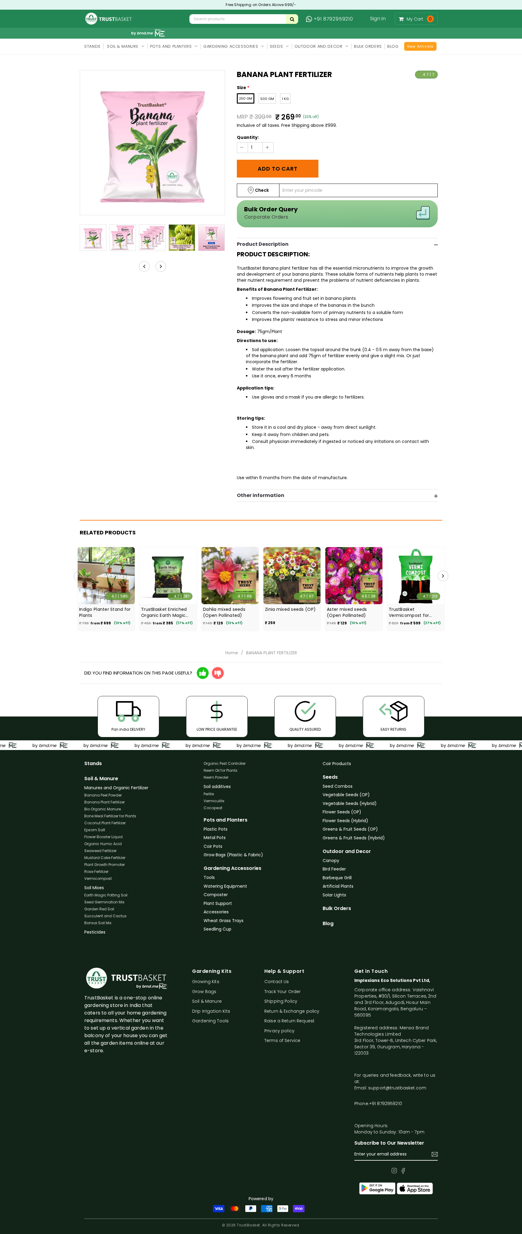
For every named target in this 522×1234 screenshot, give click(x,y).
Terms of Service (282, 1040)
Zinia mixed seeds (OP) (290, 609)
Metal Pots (215, 838)
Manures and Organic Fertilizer (116, 788)
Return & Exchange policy (291, 1011)
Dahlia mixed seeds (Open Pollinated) (224, 612)
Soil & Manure (101, 779)
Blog (328, 924)
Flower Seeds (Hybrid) (345, 821)
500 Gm (267, 98)
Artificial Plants (338, 886)
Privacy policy (279, 1031)
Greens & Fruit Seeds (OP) (350, 829)
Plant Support (218, 903)
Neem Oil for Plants (220, 770)
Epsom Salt (94, 829)
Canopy (331, 860)
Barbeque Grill (337, 878)
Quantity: (248, 137)
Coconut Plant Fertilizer (105, 822)
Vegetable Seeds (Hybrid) (350, 803)
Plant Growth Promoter (104, 864)
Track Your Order (282, 992)
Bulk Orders (337, 908)
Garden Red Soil (99, 909)
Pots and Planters (225, 820)
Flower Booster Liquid (103, 836)
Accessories (216, 912)
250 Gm (245, 98)
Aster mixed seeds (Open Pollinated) (347, 612)
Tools (209, 877)
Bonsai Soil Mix (97, 922)
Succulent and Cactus (105, 915)
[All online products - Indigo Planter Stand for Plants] (106, 575)
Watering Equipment (225, 886)
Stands (93, 764)
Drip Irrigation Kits (211, 1011)
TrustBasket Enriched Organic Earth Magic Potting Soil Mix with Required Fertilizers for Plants (165, 612)
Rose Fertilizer (96, 871)
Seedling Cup (217, 929)
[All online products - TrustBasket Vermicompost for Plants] (415, 575)
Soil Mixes (94, 888)
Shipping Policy (280, 1001)
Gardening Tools (210, 1021)
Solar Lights (334, 895)
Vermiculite (214, 800)
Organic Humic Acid (103, 843)
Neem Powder (216, 777)
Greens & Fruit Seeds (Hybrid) (354, 838)
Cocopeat (213, 807)
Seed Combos (338, 786)
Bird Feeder (334, 869)
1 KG (285, 98)
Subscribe (435, 1154)
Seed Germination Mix (104, 902)
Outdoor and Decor (347, 851)
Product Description (262, 244)
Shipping (300, 125)
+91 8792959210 (333, 19)
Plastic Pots (215, 829)
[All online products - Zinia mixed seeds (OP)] (292, 575)
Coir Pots (213, 846)
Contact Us (276, 982)
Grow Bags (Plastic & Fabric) (233, 855)
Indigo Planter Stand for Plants (105, 612)
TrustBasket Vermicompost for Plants (409, 612)
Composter (216, 895)
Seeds (330, 777)
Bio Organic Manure (102, 809)
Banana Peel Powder (103, 795)
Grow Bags (204, 992)
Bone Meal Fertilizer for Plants (110, 816)
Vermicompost (98, 878)
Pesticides (94, 932)
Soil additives (217, 787)
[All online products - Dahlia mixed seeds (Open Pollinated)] (230, 575)
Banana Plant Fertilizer (104, 802)
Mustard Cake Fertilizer (104, 857)
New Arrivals (420, 46)
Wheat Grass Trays (223, 921)
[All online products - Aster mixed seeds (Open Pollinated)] (353, 575)
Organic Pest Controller (225, 763)
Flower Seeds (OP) (342, 812)
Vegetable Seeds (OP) (346, 795)
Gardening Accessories (232, 868)
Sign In (378, 18)
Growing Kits (205, 982)
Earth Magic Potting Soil (105, 895)
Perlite (209, 793)
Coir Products (337, 764)
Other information (260, 495)
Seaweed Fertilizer (100, 850)
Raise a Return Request (289, 1021)
